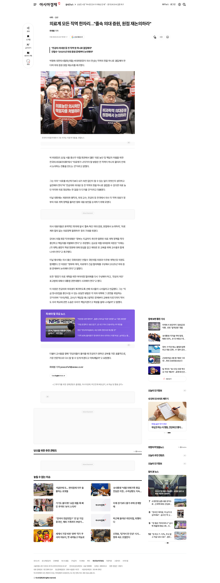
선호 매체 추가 (78, 37)
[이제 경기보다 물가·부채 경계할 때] (101, 511)
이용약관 (109, 561)
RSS (88, 561)
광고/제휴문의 (46, 561)
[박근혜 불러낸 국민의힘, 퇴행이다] (101, 526)
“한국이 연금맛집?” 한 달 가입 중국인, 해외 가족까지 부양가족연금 (70, 520)
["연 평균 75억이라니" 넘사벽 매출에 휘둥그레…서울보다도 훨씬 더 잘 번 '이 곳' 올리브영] (180, 528)
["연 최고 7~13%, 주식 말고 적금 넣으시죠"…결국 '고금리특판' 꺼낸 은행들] (180, 539)
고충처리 (117, 561)
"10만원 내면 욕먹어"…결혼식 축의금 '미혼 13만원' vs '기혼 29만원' (102, 319)
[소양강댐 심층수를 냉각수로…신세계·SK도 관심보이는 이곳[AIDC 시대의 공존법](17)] (180, 506)
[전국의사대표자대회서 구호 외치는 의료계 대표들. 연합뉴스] (88, 102)
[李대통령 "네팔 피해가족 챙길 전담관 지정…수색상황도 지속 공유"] (101, 495)
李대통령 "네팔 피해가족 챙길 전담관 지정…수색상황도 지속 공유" (126, 489)
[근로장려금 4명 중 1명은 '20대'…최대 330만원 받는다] (154, 363)
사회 (51, 18)
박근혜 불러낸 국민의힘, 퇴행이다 (127, 520)
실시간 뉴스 (69, 4)
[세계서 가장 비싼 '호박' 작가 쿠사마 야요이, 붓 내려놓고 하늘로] (43, 541)
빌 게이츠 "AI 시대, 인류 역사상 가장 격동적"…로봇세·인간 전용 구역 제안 (173, 370)
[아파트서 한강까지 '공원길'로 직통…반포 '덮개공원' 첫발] (154, 330)
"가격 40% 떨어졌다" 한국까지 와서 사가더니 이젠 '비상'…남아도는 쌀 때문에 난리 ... (104, 336)
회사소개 (36, 561)
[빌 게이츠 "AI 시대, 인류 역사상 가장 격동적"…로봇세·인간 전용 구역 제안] (154, 374)
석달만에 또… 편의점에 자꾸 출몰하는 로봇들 (70, 489)
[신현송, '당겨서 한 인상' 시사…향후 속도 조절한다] (101, 541)
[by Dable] (138, 451)
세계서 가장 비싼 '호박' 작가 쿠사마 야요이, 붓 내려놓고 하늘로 (70, 535)
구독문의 (74, 561)
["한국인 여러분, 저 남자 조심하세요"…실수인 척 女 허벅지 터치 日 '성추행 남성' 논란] (180, 517)
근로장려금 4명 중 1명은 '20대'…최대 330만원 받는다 (173, 359)
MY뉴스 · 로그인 (169, 4)
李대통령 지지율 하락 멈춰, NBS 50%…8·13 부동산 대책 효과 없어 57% (173, 337)
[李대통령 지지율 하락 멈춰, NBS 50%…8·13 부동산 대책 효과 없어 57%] (154, 341)
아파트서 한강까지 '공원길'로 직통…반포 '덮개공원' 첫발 (173, 326)
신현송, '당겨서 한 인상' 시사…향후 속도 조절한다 (126, 535)
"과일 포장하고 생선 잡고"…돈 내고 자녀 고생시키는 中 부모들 (100, 324)
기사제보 (82, 561)
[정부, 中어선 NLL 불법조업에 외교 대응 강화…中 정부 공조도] (154, 352)
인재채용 (56, 561)
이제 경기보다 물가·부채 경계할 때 (127, 505)
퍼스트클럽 (64, 561)
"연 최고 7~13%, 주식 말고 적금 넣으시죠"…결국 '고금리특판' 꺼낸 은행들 (161, 537)
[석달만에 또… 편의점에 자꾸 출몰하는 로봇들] (43, 495)
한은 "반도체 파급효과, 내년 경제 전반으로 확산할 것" (97, 330)
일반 (56, 18)
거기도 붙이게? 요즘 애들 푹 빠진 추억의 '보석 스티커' (70, 505)
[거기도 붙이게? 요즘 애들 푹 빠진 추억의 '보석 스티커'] (43, 511)
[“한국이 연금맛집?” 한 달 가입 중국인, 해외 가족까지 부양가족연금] (43, 526)
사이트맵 (125, 561)
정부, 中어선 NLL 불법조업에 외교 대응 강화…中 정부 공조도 (173, 348)
